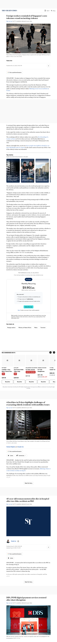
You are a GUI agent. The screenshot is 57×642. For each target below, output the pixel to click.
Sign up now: (9, 21)
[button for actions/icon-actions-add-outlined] (18, 541)
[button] (47, 10)
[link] (9, 10)
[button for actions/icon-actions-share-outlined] (48, 65)
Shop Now (7, 381)
